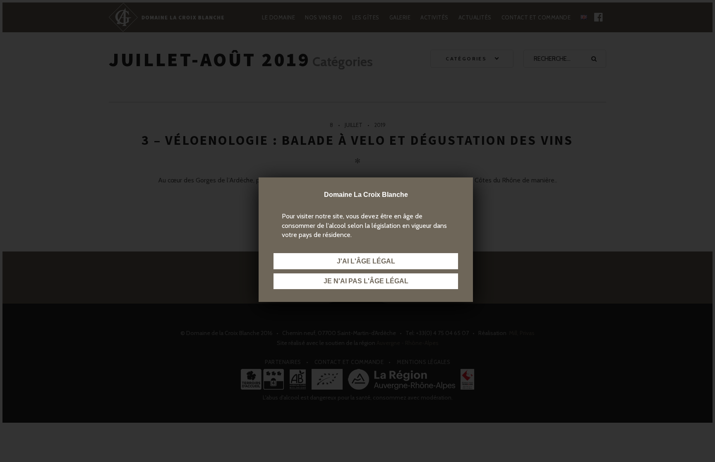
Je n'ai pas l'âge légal (366, 281)
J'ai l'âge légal (366, 261)
